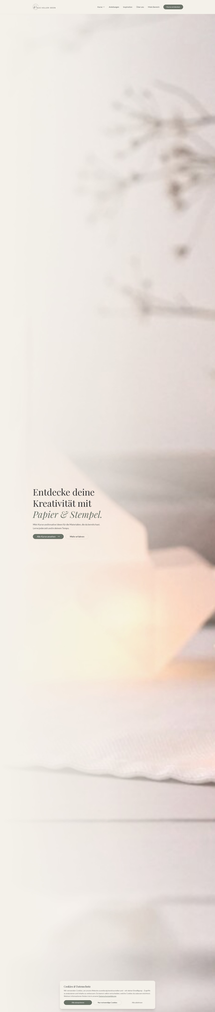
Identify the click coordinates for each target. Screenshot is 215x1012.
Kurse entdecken (173, 7)
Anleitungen (114, 7)
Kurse (99, 7)
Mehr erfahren (77, 536)
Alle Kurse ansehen (46, 536)
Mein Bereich (153, 7)
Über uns (140, 7)
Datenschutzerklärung (107, 996)
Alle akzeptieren (78, 1002)
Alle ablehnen (137, 1002)
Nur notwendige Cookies (107, 1002)
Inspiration (127, 7)
